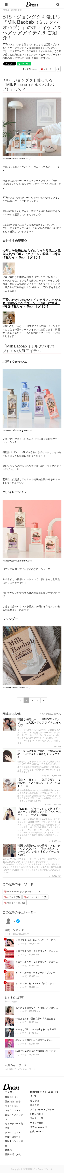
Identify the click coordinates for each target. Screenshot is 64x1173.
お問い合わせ (36, 1113)
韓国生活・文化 (13, 1154)
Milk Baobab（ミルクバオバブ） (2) (23, 891)
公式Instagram (37, 1127)
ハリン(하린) (21, 943)
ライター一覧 (36, 1118)
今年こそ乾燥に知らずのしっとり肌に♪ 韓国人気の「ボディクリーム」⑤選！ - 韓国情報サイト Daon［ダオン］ (32, 253)
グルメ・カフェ (13, 1132)
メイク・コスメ (13, 1110)
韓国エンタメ (11, 1097)
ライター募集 (36, 1122)
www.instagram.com (17, 158)
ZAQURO (46, 775)
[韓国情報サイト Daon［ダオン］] (32, 4)
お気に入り (48, 69)
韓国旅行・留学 (13, 1101)
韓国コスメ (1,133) (16, 902)
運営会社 (34, 1100)
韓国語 (8, 1149)
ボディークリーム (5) (37, 897)
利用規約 (34, 1105)
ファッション (11, 1105)
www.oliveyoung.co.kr (18, 430)
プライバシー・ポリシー (42, 1109)
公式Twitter (35, 1131)
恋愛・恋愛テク (13, 1136)
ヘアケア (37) (13, 897)
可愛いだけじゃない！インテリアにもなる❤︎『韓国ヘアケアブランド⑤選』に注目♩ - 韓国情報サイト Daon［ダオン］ (32, 303)
